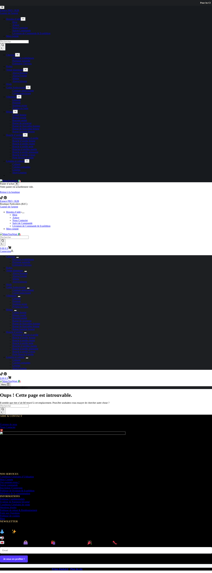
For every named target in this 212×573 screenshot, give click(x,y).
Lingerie (16, 298)
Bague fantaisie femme (23, 329)
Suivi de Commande (22, 223)
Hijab (9, 284)
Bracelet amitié (19, 318)
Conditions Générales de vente (15, 504)
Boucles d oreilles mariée (24, 346)
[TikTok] (2, 198)
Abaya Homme (19, 273)
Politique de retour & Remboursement (18, 510)
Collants (16, 360)
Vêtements (11, 295)
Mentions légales (8, 507)
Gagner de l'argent (9, 206)
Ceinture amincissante (23, 290)
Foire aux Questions (10, 513)
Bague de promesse (22, 320)
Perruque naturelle (21, 262)
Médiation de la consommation (15, 493)
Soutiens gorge (19, 304)
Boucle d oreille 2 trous (23, 351)
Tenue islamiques (14, 270)
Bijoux (9, 309)
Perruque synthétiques (23, 259)
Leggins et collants (15, 357)
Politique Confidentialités (12, 499)
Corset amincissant (21, 293)
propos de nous (8, 424)
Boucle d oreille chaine (23, 340)
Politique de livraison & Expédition (17, 490)
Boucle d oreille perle (22, 343)
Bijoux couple (19, 315)
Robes (9, 267)
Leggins (16, 365)
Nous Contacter (20, 220)
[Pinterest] (5, 198)
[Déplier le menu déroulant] (23, 212)
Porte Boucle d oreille (23, 354)
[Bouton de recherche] (2, 242)
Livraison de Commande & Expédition (31, 226)
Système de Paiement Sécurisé (15, 502)
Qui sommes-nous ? (9, 482)
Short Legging (19, 368)
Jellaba (15, 279)
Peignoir (16, 301)
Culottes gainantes (21, 362)
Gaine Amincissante (16, 287)
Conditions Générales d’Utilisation (17, 476)
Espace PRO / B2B (9, 201)
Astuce (15, 217)
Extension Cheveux (22, 265)
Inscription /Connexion (11, 488)
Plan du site (76, 569)
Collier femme (19, 312)
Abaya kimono (19, 281)
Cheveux (10, 256)
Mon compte (12, 228)
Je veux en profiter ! (14, 559)
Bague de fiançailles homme (26, 323)
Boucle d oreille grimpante (25, 348)
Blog (14, 214)
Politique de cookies (10, 515)
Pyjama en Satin (20, 307)
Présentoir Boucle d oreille (25, 334)
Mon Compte (6, 479)
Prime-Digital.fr (60, 569)
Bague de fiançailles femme (25, 326)
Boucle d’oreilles (14, 332)
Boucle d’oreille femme (23, 337)
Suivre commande (9, 485)
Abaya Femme (19, 276)
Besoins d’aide (13, 212)
